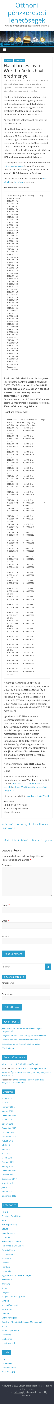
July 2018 (6, 1145)
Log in (4, 1359)
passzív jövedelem (30, 91)
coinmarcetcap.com (14, 166)
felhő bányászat (29, 87)
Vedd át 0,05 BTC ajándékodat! (24, 1064)
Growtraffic (7, 1258)
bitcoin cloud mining (21, 84)
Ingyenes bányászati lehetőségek (16, 1275)
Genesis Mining (8, 1250)
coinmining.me (8, 1233)
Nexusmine (7, 1309)
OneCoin (5, 1313)
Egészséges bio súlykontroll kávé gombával (21, 1044)
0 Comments (34, 80)
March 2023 (7, 1098)
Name (6, 905)
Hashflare (18, 182)
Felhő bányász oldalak (11, 1241)
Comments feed (9, 1367)
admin (22, 80)
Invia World (19, 60)
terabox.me (7, 1339)
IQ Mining (6, 1284)
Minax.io (5, 1300)
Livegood (6, 1292)
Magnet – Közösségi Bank (13, 1296)
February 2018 (8, 1162)
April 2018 (6, 1153)
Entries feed (7, 1363)
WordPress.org (8, 1372)
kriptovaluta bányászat (13, 91)
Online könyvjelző (9, 1317)
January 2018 (7, 1166)
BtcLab (5, 1228)
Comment (8, 865)
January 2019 (7, 1124)
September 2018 (9, 1136)
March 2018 (7, 1157)
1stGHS (5, 1212)
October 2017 (8, 1174)
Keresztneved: (8, 983)
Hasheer (8, 60)
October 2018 (8, 1132)
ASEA (4, 1220)
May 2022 (6, 1102)
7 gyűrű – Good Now (11, 1216)
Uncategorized (8, 1343)
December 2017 (9, 1170)
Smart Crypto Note (10, 1330)
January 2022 (7, 1111)
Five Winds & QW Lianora (13, 1245)
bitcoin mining (35, 84)
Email (5, 920)
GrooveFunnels (8, 1254)
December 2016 (9, 1196)
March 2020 (7, 1119)
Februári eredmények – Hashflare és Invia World (25, 826)
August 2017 (7, 1183)
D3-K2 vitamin (8, 1048)
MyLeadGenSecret (10, 1305)
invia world (41, 87)
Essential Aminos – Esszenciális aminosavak (21, 1039)
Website (6, 936)
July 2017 (6, 1187)
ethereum (18, 87)
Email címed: (7, 994)
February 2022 (8, 1107)
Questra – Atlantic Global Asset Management (22, 1322)
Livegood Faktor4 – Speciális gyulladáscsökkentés (24, 1035)
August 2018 (7, 1140)
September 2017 (9, 1179)
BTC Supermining (9, 1224)
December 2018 (9, 1128)
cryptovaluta (9, 87)
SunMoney (6, 1334)
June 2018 (6, 1149)
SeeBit (4, 1326)
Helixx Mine (7, 1271)
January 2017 (7, 1191)
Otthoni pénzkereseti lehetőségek (27, 12)
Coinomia (6, 1237)
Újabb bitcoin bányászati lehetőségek (28, 840)
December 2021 (9, 1115)
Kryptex (5, 1288)
